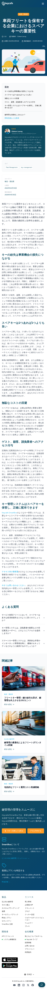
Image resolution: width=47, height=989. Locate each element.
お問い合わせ (29, 946)
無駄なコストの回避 (12, 98)
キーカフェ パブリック (10, 914)
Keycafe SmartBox (9, 513)
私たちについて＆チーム (33, 936)
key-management (26, 167)
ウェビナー (29, 923)
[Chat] (41, 984)
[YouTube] (14, 985)
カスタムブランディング (10, 908)
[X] (28, 985)
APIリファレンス (8, 936)
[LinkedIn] (19, 985)
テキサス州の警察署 (10, 572)
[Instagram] (23, 985)
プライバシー (29, 949)
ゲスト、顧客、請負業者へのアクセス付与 (20, 102)
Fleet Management (12, 167)
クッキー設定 (29, 914)
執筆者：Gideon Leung (19, 36)
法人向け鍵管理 (7, 902)
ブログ (27, 911)
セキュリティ (6, 921)
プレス (27, 926)
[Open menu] (43, 3)
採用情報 (28, 942)
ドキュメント (29, 908)
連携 (3, 911)
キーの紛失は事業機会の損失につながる (19, 91)
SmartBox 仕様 (7, 924)
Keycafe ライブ (31, 939)
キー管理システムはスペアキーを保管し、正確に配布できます (23, 107)
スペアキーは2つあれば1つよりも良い (18, 95)
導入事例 (28, 902)
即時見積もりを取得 (12, 118)
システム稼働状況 (9, 939)
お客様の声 (29, 905)
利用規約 (28, 952)
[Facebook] (32, 985)
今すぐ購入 (6, 905)
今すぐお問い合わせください (14, 585)
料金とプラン (6, 918)
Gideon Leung (17, 131)
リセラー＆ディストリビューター (34, 919)
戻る (43, 46)
